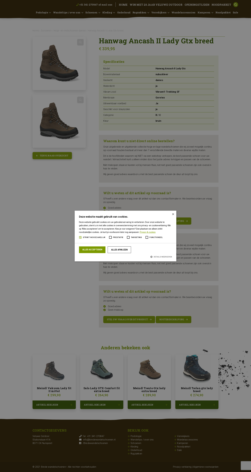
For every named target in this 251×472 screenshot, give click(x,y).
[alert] (125, 236)
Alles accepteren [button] (92, 249)
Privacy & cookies (148, 232)
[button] (125, 256)
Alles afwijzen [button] (119, 250)
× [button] (173, 214)
